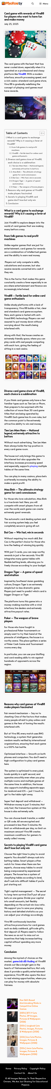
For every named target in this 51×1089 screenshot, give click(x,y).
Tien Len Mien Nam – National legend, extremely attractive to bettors (28, 167)
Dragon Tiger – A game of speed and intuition (26, 182)
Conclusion (13, 203)
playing (34, 465)
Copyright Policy (37, 1068)
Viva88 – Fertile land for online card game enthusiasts (27, 154)
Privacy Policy (20, 1068)
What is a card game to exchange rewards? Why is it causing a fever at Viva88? (24, 140)
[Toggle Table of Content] (40, 133)
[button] (33, 3)
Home (8, 1068)
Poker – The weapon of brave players (28, 187)
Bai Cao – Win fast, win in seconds (27, 177)
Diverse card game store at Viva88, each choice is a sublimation (25, 161)
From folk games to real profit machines (24, 148)
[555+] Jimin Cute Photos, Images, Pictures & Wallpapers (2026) (31, 1051)
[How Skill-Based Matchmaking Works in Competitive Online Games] (12, 1004)
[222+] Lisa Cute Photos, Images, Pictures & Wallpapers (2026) (31, 1040)
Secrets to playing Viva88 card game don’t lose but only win (23, 198)
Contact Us (19, 1072)
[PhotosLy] (12, 3)
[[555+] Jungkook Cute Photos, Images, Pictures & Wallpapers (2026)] (12, 1029)
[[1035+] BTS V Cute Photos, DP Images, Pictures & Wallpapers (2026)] (12, 1017)
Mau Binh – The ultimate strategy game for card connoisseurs (27, 173)
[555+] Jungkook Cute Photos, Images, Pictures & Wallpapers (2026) (31, 1028)
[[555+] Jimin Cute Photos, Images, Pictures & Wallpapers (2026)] (12, 1052)
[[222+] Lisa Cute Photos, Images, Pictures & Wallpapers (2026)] (12, 1041)
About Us (32, 1072)
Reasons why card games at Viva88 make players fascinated (25, 192)
